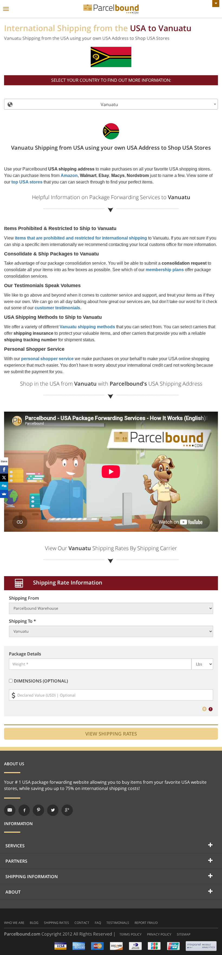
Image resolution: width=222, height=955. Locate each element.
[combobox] (111, 104)
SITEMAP (183, 934)
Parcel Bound (111, 9)
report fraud (146, 922)
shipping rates (56, 922)
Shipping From (24, 598)
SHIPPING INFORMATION (31, 876)
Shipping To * (22, 621)
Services (15, 846)
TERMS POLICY (130, 934)
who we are (14, 922)
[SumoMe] (4, 494)
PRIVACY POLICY (159, 934)
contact (81, 922)
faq (98, 922)
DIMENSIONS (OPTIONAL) (41, 681)
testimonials (117, 922)
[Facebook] (4, 469)
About (13, 892)
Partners (16, 861)
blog (34, 922)
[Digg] (4, 486)
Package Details (25, 654)
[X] (4, 478)
